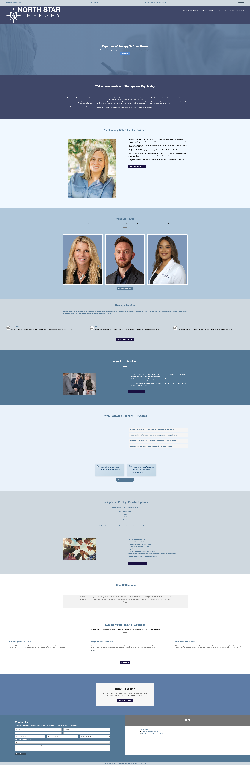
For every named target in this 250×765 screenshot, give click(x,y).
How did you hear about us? (24, 739)
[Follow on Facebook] (241, 2)
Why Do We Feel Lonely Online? (185, 642)
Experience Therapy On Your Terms (125, 46)
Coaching (225, 10)
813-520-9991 (95, 2)
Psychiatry (204, 10)
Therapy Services (193, 10)
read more (10, 649)
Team (220, 10)
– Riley (119, 600)
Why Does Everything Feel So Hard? (19, 642)
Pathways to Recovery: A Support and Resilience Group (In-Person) (152, 429)
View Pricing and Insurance (138, 563)
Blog (236, 10)
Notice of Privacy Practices (139, 763)
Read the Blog (125, 662)
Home (185, 10)
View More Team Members (125, 288)
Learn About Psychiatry (137, 391)
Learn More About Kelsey (137, 166)
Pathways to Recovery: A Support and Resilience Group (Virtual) (151, 446)
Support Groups (212, 10)
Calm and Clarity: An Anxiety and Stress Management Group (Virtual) (153, 440)
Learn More (125, 53)
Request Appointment (125, 700)
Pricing (232, 10)
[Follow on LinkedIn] (243, 2)
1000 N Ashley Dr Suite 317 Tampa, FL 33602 (156, 2)
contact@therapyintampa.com (14, 2)
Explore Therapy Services (125, 339)
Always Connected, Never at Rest (102, 642)
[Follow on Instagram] (239, 2)
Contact (241, 10)
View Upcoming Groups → (125, 480)
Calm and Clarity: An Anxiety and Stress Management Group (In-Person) (154, 435)
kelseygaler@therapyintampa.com (149, 731)
